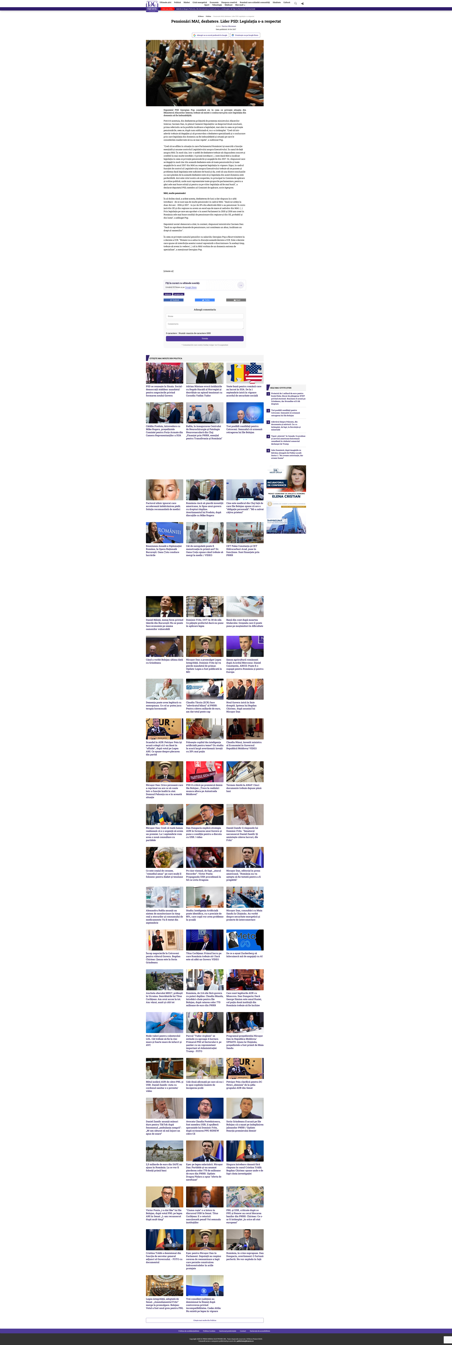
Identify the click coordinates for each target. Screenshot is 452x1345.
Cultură (286, 2)
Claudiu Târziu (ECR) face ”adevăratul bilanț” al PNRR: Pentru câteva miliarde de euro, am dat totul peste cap (203, 707)
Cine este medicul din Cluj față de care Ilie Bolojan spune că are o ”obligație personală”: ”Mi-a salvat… (214, 9)
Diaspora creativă (229, 2)
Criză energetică (200, 2)
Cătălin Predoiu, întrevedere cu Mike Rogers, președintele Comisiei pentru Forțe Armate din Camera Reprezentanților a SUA (164, 431)
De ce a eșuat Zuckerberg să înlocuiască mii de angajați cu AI (244, 955)
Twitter (207, 300)
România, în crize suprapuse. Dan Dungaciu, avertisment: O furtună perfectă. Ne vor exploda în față (245, 1256)
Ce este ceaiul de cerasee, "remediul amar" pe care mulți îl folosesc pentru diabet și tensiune (164, 873)
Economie (214, 2)
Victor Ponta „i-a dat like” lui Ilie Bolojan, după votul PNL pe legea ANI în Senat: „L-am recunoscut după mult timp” (164, 1215)
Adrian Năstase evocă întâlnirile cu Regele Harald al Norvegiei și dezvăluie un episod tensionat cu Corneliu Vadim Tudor (204, 391)
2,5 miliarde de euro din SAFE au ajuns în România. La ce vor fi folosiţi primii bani (164, 1167)
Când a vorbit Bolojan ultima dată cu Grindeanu (164, 661)
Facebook (175, 300)
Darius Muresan (229, 26)
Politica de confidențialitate (188, 1331)
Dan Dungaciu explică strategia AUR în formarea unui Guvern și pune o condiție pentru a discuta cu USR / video (204, 832)
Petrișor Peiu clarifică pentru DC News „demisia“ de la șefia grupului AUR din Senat (244, 1084)
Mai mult (240, 5)
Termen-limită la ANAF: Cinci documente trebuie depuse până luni (243, 788)
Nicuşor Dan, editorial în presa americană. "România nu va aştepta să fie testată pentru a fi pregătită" (243, 875)
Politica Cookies (209, 1331)
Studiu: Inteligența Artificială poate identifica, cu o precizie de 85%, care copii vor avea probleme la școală (204, 915)
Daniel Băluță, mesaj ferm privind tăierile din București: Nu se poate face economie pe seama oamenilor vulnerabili (164, 624)
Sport (206, 5)
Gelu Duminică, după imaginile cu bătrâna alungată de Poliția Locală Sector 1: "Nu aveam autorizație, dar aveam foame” (287, 454)
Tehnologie (217, 5)
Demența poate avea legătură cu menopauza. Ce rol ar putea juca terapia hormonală (163, 705)
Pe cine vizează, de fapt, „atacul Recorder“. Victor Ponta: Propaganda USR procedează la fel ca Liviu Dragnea (203, 875)
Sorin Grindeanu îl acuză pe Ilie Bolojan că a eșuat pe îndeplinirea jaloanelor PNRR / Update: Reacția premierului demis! (244, 1126)
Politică (177, 2)
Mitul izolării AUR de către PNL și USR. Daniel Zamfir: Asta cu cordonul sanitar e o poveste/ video (164, 1086)
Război (187, 2)
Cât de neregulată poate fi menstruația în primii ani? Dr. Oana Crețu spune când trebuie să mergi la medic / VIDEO (204, 550)
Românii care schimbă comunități (255, 2)
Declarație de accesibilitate (260, 1331)
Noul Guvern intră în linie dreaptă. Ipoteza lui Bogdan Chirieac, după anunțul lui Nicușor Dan (241, 707)
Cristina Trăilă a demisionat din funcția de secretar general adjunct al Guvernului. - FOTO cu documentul (164, 1257)
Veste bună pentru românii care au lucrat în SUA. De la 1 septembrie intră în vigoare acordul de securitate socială (243, 391)
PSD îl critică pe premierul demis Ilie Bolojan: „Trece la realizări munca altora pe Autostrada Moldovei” (204, 789)
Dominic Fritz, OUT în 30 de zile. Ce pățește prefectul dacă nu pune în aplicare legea (204, 622)
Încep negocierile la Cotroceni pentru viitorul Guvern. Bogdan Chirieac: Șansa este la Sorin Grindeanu (163, 958)
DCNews (152, 6)
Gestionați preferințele (227, 1331)
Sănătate (277, 2)
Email (238, 300)
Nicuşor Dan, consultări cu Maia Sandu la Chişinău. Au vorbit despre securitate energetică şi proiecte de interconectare (244, 915)
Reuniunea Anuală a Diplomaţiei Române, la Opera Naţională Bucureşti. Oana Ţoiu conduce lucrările (164, 550)
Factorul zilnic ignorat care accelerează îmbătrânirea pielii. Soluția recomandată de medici (163, 506)
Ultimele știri (165, 2)
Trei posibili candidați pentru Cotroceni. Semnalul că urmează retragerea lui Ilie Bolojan (244, 429)
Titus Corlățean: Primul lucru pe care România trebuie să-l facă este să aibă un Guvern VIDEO (203, 956)
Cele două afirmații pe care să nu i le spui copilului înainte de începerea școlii (204, 1084)
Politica (208, 16)
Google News (191, 287)
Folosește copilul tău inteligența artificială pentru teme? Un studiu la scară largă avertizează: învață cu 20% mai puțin (204, 747)
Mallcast (228, 5)
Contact (243, 1331)
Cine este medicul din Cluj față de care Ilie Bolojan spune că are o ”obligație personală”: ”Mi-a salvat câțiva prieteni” (245, 508)
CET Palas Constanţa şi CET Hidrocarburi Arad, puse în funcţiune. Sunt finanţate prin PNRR (242, 550)
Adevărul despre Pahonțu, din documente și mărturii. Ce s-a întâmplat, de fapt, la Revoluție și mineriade (286, 425)
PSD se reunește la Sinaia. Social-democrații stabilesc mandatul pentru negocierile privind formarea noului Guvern (164, 391)
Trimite (205, 338)
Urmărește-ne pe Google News (246, 35)
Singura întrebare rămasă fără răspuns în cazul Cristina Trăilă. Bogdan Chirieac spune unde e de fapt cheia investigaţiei (244, 1169)
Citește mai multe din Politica (204, 1320)
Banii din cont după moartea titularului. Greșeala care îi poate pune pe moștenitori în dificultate (244, 622)
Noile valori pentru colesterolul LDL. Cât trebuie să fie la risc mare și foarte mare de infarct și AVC (164, 1040)
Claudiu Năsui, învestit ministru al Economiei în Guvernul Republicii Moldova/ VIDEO (244, 745)
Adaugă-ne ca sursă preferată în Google (212, 35)
